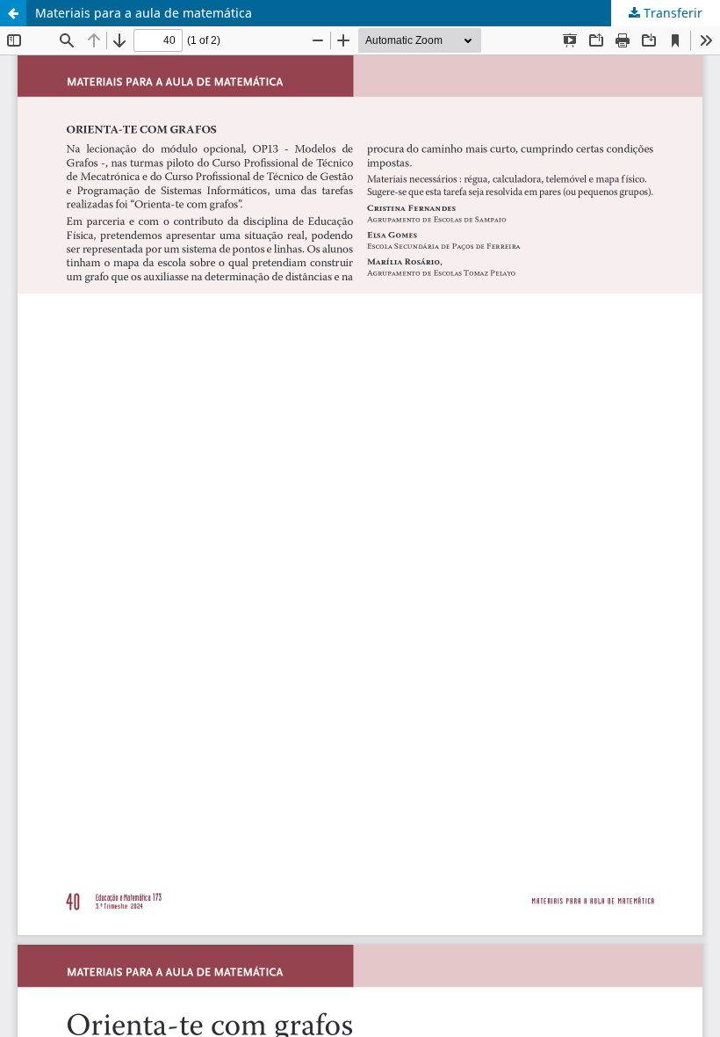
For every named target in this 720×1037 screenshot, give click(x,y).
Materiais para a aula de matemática (143, 12)
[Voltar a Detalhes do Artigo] (13, 13)
